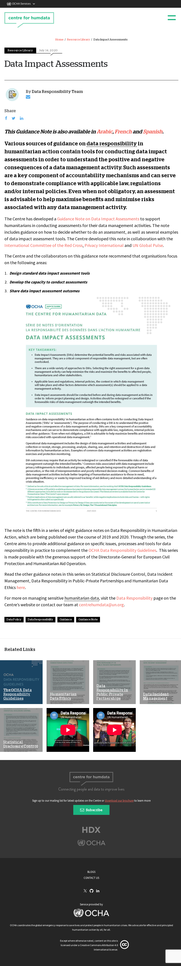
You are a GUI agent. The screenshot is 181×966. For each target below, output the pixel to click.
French (123, 132)
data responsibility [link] (112, 143)
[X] (85, 891)
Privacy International (104, 245)
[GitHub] (91, 891)
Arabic (105, 132)
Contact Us (91, 878)
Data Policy (14, 619)
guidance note (88, 619)
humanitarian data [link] (81, 598)
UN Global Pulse (147, 245)
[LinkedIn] (97, 891)
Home (59, 39)
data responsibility (40, 619)
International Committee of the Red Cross (43, 245)
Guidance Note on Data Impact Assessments (98, 218)
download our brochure (119, 800)
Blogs (91, 872)
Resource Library (78, 39)
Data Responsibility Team (57, 92)
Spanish (152, 132)
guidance (66, 619)
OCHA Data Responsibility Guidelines (122, 550)
